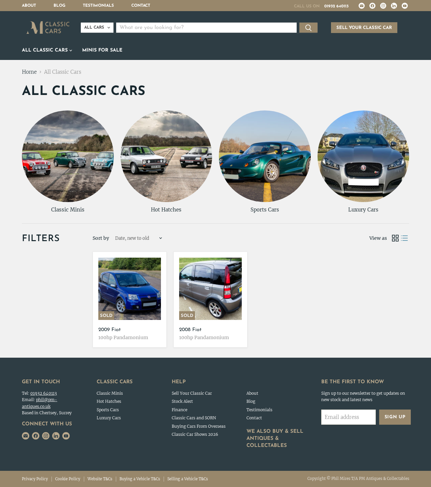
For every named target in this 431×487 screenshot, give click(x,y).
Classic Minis (110, 393)
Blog (59, 6)
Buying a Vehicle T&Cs (140, 479)
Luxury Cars (109, 417)
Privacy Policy (35, 479)
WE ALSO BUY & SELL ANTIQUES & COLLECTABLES (274, 438)
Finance (179, 409)
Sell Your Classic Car (192, 393)
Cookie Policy (67, 479)
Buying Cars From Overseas (199, 426)
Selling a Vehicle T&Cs (187, 479)
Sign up (395, 417)
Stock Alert (182, 401)
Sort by (101, 238)
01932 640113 (336, 6)
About (29, 6)
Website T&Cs (100, 479)
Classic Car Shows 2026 (195, 434)
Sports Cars (108, 409)
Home (29, 72)
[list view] (404, 238)
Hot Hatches (109, 401)
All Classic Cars (45, 50)
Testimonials (98, 6)
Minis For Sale (102, 50)
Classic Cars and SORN (194, 417)
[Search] (308, 28)
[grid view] (395, 238)
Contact (140, 6)
